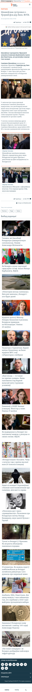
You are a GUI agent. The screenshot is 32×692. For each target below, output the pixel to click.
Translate (27, 1)
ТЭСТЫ (17, 690)
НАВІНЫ (7, 690)
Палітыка (4, 9)
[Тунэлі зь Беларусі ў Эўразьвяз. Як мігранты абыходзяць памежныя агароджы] (16, 531)
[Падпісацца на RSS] (6, 668)
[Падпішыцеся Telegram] (2, 668)
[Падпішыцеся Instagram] (25, 664)
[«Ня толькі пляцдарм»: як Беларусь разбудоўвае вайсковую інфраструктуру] (16, 639)
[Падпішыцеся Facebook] (6, 664)
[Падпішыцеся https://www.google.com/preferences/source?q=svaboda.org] (2, 664)
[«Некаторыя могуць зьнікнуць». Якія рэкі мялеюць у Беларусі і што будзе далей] (16, 282)
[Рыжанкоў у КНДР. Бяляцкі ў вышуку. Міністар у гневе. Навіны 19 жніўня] (16, 396)
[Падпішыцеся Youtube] (14, 664)
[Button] (17, 22)
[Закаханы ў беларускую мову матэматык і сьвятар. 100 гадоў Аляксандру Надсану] (16, 613)
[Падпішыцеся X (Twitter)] (10, 664)
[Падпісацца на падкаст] (17, 664)
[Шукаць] (25, 690)
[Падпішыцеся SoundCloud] (21, 664)
